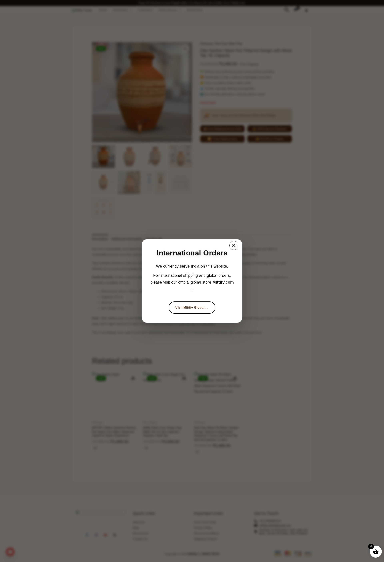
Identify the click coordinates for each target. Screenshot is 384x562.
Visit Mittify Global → (192, 307)
